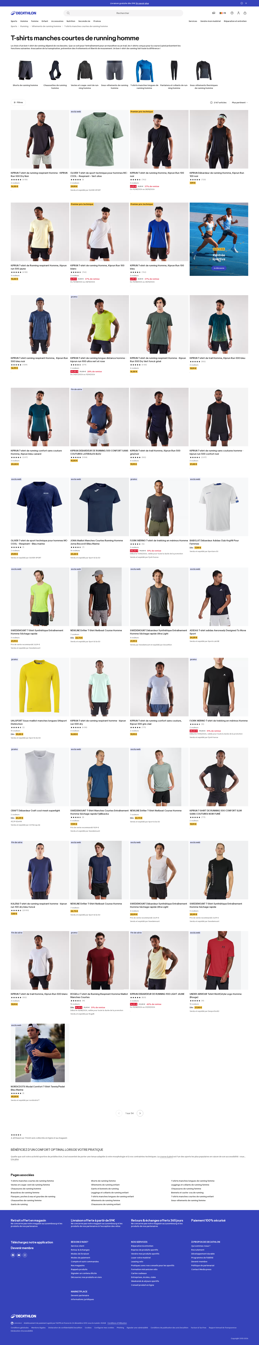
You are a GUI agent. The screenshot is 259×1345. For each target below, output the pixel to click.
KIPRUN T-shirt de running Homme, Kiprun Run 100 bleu (157, 267)
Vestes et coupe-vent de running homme (85, 86)
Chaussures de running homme (26, 1189)
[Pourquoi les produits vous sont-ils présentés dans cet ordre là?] (211, 102)
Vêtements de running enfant (105, 1185)
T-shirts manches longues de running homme (144, 86)
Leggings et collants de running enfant (110, 1192)
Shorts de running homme (25, 85)
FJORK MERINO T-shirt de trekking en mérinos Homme (159, 540)
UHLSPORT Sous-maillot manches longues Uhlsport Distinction (39, 722)
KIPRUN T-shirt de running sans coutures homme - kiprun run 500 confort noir (217, 452)
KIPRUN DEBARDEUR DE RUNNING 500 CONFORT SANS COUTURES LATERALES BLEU (99, 452)
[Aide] (232, 13)
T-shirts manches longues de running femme (192, 1181)
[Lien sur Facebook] (13, 1255)
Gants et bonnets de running (105, 1189)
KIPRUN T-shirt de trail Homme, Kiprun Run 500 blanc (39, 994)
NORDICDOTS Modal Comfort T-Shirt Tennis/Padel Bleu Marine (38, 1088)
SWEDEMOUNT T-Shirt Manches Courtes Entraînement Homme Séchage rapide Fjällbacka (99, 812)
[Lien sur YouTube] (19, 1255)
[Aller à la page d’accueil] (23, 13)
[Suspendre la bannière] (242, 3)
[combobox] (240, 102)
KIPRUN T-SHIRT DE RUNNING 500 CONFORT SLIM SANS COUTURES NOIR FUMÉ (216, 812)
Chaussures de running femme (186, 1189)
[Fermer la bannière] (246, 3)
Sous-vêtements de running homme (114, 86)
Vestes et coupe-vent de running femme (30, 1185)
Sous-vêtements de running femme (188, 1200)
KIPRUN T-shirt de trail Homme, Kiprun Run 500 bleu (217, 358)
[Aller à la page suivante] (140, 1113)
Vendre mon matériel (210, 21)
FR (225, 13)
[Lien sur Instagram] (25, 1255)
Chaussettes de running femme (26, 1200)
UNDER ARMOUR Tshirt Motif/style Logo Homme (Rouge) (216, 996)
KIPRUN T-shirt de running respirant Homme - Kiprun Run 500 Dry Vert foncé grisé (158, 360)
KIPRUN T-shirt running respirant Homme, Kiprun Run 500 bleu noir (39, 360)
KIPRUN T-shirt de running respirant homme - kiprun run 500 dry (98, 722)
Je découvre (219, 268)
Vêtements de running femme (105, 1200)
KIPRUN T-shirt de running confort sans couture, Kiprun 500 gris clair (156, 722)
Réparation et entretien (235, 21)
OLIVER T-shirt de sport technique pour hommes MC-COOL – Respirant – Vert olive (99, 174)
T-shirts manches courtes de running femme (32, 1181)
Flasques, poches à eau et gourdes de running (33, 1196)
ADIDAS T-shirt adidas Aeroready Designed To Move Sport (218, 632)
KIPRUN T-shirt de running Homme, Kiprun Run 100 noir (157, 174)
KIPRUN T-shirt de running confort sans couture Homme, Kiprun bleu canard (36, 452)
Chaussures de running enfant (105, 1204)
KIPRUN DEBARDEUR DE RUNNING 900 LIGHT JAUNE (157, 994)
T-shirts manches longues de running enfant (112, 1196)
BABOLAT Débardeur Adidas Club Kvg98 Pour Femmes (214, 542)
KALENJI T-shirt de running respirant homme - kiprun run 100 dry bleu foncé (39, 905)
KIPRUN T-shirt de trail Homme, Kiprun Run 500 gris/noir (155, 452)
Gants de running (19, 1204)
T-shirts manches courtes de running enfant (192, 1196)
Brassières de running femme (25, 1192)
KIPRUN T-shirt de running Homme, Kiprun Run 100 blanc (97, 267)
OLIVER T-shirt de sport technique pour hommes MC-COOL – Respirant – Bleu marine (39, 542)
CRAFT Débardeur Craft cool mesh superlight (35, 810)
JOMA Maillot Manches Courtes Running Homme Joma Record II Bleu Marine (96, 542)
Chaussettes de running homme (55, 86)
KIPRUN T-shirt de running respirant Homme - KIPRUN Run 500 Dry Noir (39, 174)
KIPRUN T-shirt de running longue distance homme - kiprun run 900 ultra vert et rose (98, 360)
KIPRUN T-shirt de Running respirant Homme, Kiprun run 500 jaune (39, 267)
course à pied (166, 1156)
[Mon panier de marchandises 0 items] (245, 13)
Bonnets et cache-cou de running (187, 1192)
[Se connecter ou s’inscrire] (238, 13)
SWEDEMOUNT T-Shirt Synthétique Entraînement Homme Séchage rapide (37, 632)
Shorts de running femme (103, 1181)
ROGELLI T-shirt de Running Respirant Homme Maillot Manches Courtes (99, 996)
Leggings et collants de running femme (190, 1185)
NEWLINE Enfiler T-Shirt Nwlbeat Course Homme (96, 630)
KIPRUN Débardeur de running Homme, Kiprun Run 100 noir (217, 174)
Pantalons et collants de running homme (174, 86)
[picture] (40, 139)
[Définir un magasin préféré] (213, 13)
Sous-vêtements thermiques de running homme (204, 86)
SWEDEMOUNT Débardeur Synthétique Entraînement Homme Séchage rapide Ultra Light (159, 632)
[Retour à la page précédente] (119, 1113)
